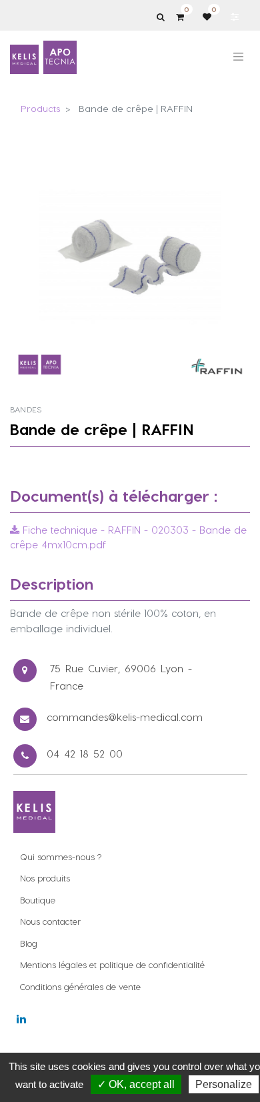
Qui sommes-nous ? (60, 856)
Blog (28, 943)
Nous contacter (50, 921)
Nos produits (45, 878)
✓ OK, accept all (136, 1084)
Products (40, 108)
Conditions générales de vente (80, 986)
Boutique (37, 900)
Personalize (223, 1084)
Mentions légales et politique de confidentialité (112, 964)
